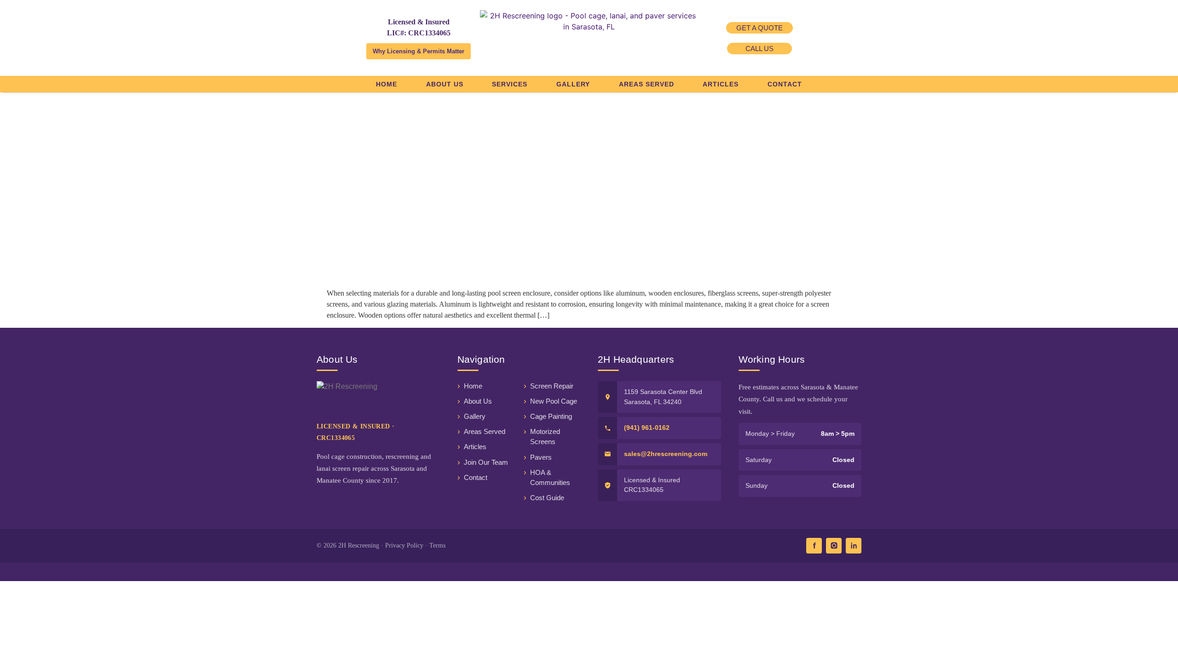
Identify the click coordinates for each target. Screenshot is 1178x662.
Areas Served (484, 431)
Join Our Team (486, 462)
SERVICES (509, 84)
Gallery (474, 416)
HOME (386, 84)
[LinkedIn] (853, 546)
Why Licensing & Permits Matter (418, 51)
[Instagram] (834, 546)
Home (473, 386)
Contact (475, 477)
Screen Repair (551, 386)
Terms (437, 545)
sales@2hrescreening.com (665, 453)
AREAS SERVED (646, 84)
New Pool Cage (553, 401)
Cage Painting (551, 416)
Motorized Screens (545, 436)
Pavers (541, 457)
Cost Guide (547, 498)
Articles (475, 447)
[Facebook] (814, 546)
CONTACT (785, 84)
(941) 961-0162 (647, 427)
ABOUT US (444, 84)
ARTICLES (721, 84)
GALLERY (573, 84)
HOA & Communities (550, 477)
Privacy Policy (404, 545)
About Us (478, 401)
